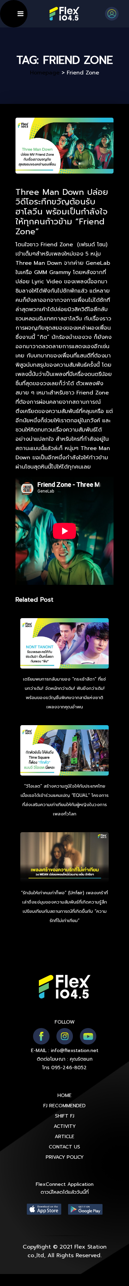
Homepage (45, 73)
